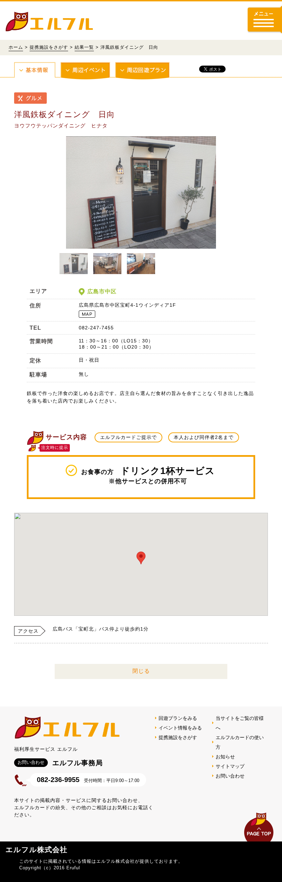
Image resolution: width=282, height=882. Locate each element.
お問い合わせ (230, 776)
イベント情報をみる (180, 728)
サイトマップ (230, 766)
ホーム (16, 47)
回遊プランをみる (178, 718)
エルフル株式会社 (36, 849)
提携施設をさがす (49, 47)
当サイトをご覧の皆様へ (240, 723)
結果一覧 (84, 47)
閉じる (141, 671)
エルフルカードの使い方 (240, 742)
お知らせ (225, 756)
